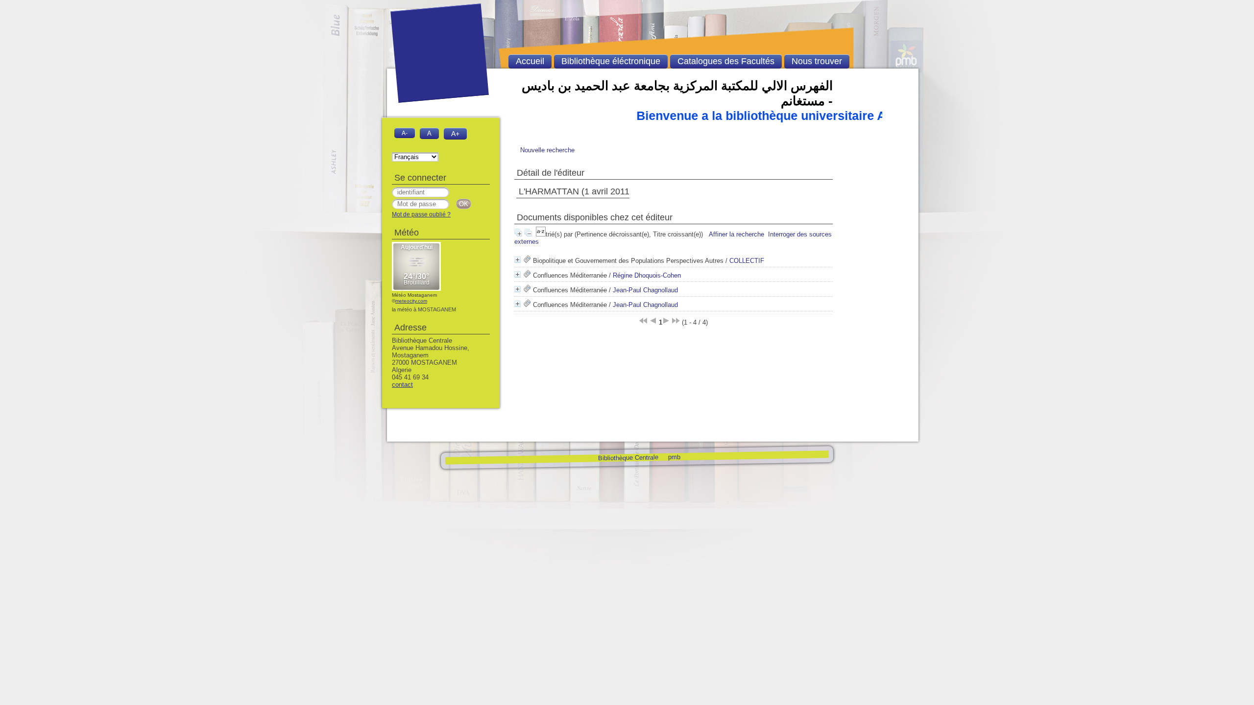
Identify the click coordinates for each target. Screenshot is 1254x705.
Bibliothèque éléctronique (610, 61)
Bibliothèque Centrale (628, 457)
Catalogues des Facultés (725, 61)
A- (405, 133)
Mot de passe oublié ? (421, 214)
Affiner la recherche (736, 234)
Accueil (530, 61)
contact (402, 384)
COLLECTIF (746, 260)
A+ (455, 134)
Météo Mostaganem (414, 295)
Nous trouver (817, 61)
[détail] (517, 260)
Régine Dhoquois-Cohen (647, 275)
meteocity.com (411, 301)
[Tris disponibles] (541, 234)
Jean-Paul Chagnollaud (645, 290)
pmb (674, 456)
